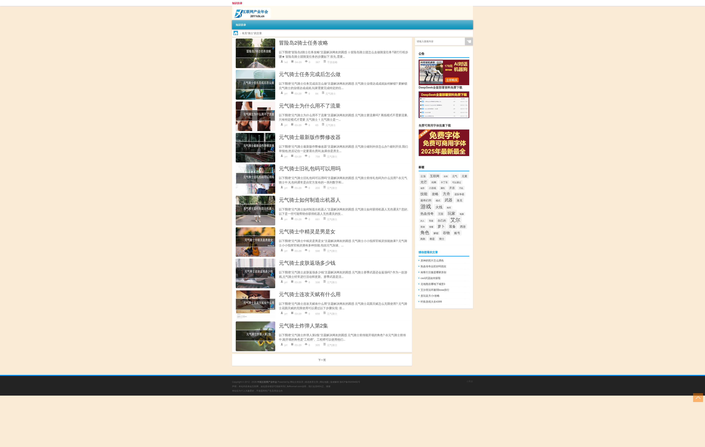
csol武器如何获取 (431, 278)
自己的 (442, 220)
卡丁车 (444, 182)
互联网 (434, 176)
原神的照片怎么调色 (432, 260)
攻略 (435, 193)
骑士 (441, 238)
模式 (438, 200)
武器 (448, 199)
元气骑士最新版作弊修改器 (310, 136)
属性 (442, 187)
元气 (454, 176)
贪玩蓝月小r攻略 (430, 295)
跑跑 (422, 238)
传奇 (446, 176)
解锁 (436, 233)
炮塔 (449, 207)
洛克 (459, 200)
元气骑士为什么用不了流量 (310, 105)
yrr (286, 93)
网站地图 (324, 381)
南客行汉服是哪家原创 (433, 272)
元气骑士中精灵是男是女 (307, 231)
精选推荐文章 (311, 381)
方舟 (446, 193)
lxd (286, 62)
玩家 (451, 213)
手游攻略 (332, 62)
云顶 (423, 176)
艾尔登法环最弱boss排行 (435, 290)
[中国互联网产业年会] (251, 7)
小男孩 (469, 381)
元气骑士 (331, 93)
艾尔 (455, 219)
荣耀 (431, 226)
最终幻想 (425, 200)
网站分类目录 (296, 381)
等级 (431, 220)
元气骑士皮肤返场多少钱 (307, 262)
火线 (438, 207)
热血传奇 (427, 213)
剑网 (433, 182)
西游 (463, 226)
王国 (440, 214)
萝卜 (441, 226)
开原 (452, 188)
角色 (424, 232)
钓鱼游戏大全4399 (431, 301)
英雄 (422, 226)
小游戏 (432, 188)
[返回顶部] (697, 397)
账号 (457, 233)
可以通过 (456, 182)
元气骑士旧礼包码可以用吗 (310, 168)
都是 (432, 238)
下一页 (322, 360)
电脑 (462, 214)
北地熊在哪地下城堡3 (433, 284)
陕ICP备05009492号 (350, 381)
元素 (464, 176)
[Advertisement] (110, 421)
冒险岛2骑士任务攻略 (303, 42)
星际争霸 (459, 194)
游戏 (425, 206)
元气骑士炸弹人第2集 (303, 325)
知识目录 (237, 3)
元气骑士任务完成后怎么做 (310, 73)
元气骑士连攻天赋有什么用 (310, 294)
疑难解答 (334, 381)
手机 (461, 188)
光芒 (423, 182)
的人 (422, 220)
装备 (452, 226)
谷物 (446, 232)
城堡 (422, 188)
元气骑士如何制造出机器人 (310, 199)
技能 (423, 193)
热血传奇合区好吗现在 (433, 266)
